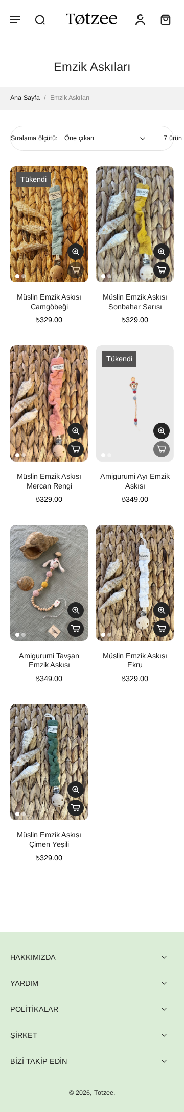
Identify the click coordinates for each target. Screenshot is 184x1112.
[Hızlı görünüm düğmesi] (75, 251)
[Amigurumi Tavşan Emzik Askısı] (49, 583)
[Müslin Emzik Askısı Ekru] (135, 583)
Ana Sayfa (25, 97)
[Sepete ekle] (161, 270)
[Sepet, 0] (162, 19)
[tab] (17, 276)
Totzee (103, 1093)
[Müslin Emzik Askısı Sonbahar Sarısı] (135, 224)
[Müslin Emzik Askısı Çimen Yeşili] (49, 762)
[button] (15, 19)
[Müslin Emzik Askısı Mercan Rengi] (49, 403)
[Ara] (40, 19)
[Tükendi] (75, 270)
